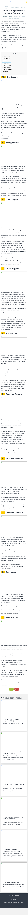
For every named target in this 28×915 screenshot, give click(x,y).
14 (16, 689)
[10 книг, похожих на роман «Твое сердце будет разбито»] (14, 805)
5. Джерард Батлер (6, 65)
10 (12, 689)
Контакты (14, 899)
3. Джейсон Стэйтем (7, 69)
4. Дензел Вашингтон (7, 67)
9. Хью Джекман (6, 58)
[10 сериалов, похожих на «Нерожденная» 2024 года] (14, 838)
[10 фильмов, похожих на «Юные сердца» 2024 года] (14, 740)
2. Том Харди (5, 71)
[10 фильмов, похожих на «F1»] (14, 871)
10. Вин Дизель (5, 56)
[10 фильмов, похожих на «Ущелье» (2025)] (14, 708)
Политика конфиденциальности (14, 902)
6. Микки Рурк (5, 63)
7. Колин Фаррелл (6, 62)
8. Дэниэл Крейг (6, 60)
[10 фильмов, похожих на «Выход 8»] (14, 773)
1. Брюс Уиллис (6, 73)
